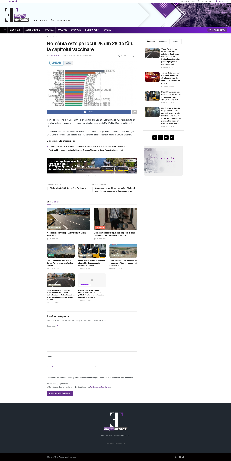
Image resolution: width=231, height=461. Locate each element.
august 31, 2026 (53, 239)
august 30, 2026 (53, 303)
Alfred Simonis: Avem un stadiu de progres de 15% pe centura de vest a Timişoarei (123, 263)
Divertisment (92, 30)
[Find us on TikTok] (16, 1)
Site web (97, 367)
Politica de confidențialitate (100, 387)
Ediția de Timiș (53, 457)
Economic (76, 30)
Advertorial (85, 285)
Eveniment (15, 30)
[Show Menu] (5, 30)
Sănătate (62, 30)
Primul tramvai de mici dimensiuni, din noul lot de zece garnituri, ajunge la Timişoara (91, 263)
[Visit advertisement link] (92, 165)
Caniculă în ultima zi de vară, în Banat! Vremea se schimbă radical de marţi (60, 263)
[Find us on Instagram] (9, 1)
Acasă (49, 37)
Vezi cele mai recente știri (115, 444)
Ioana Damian (54, 56)
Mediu (51, 255)
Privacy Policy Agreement (58, 383)
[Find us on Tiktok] (172, 137)
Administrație (33, 30)
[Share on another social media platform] (134, 112)
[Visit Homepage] (17, 15)
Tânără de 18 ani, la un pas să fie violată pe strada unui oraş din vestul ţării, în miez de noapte (170, 78)
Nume (50, 356)
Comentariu (52, 326)
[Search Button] (2, 1)
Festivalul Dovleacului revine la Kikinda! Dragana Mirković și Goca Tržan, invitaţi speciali (86, 150)
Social (107, 30)
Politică (49, 30)
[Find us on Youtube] (13, 1)
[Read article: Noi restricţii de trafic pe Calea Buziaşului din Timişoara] (68, 219)
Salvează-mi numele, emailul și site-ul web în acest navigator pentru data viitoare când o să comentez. (91, 377)
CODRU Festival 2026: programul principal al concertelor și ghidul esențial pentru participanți (88, 146)
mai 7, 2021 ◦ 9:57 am (71, 56)
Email (50, 367)
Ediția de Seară (218, 30)
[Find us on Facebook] (6, 1)
